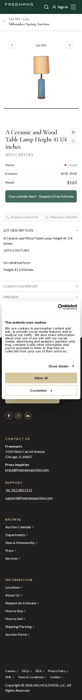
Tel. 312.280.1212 (18, 490)
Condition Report (20, 286)
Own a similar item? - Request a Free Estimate (41, 196)
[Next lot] (69, 45)
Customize (38, 390)
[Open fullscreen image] (41, 77)
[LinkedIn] (27, 415)
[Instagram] (18, 415)
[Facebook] (8, 415)
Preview (10, 297)
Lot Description (18, 230)
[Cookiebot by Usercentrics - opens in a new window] (58, 307)
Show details (58, 366)
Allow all (41, 378)
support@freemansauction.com (28, 498)
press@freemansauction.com (27, 470)
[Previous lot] (12, 45)
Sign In (63, 7)
